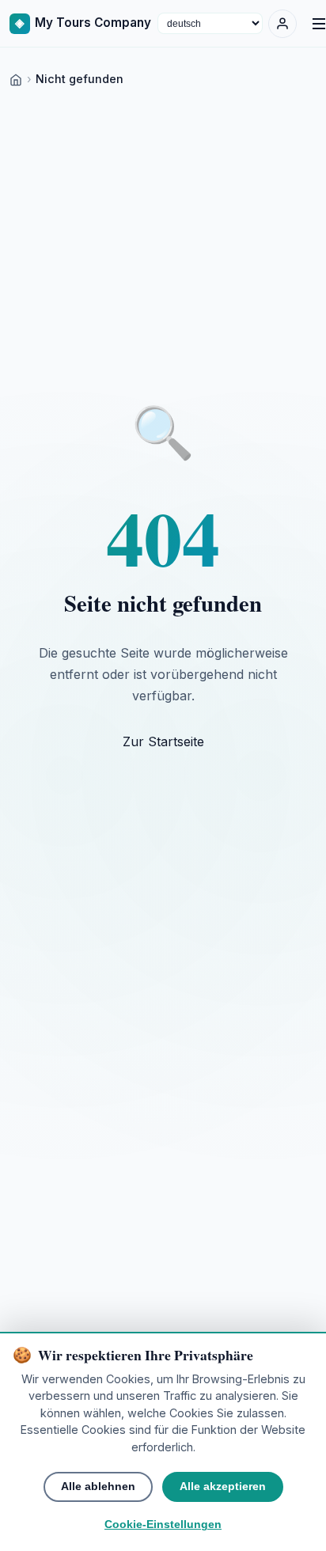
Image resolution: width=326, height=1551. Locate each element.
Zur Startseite (163, 741)
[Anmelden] (282, 23)
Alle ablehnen (98, 1486)
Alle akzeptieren (223, 1486)
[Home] (15, 79)
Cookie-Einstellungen (163, 1524)
